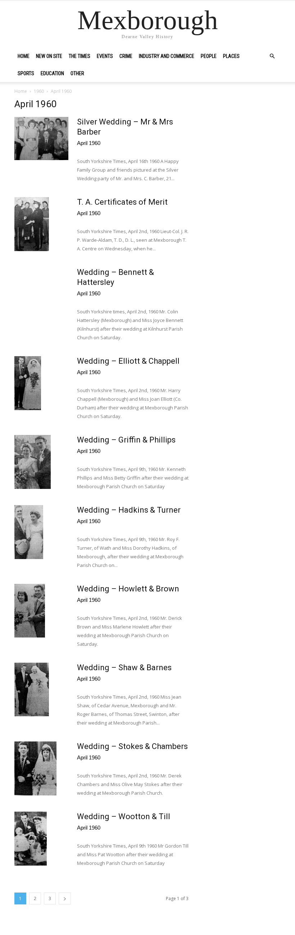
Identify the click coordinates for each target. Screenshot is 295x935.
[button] (272, 56)
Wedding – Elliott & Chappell (128, 361)
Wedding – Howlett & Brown (128, 588)
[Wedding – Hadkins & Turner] (28, 532)
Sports (26, 73)
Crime (125, 56)
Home (24, 56)
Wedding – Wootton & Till (123, 816)
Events (105, 56)
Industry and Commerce (166, 56)
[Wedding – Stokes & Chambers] (35, 768)
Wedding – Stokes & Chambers (132, 746)
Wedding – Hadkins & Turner (129, 509)
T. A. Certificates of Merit (122, 202)
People (209, 56)
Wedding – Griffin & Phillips (126, 439)
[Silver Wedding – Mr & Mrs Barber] (41, 138)
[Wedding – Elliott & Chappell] (27, 383)
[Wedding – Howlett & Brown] (29, 610)
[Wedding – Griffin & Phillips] (32, 462)
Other (77, 73)
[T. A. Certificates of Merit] (31, 224)
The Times (79, 56)
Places (231, 56)
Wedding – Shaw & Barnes (124, 667)
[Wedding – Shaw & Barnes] (31, 689)
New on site (49, 56)
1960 (39, 91)
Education (52, 73)
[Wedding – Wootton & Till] (30, 839)
